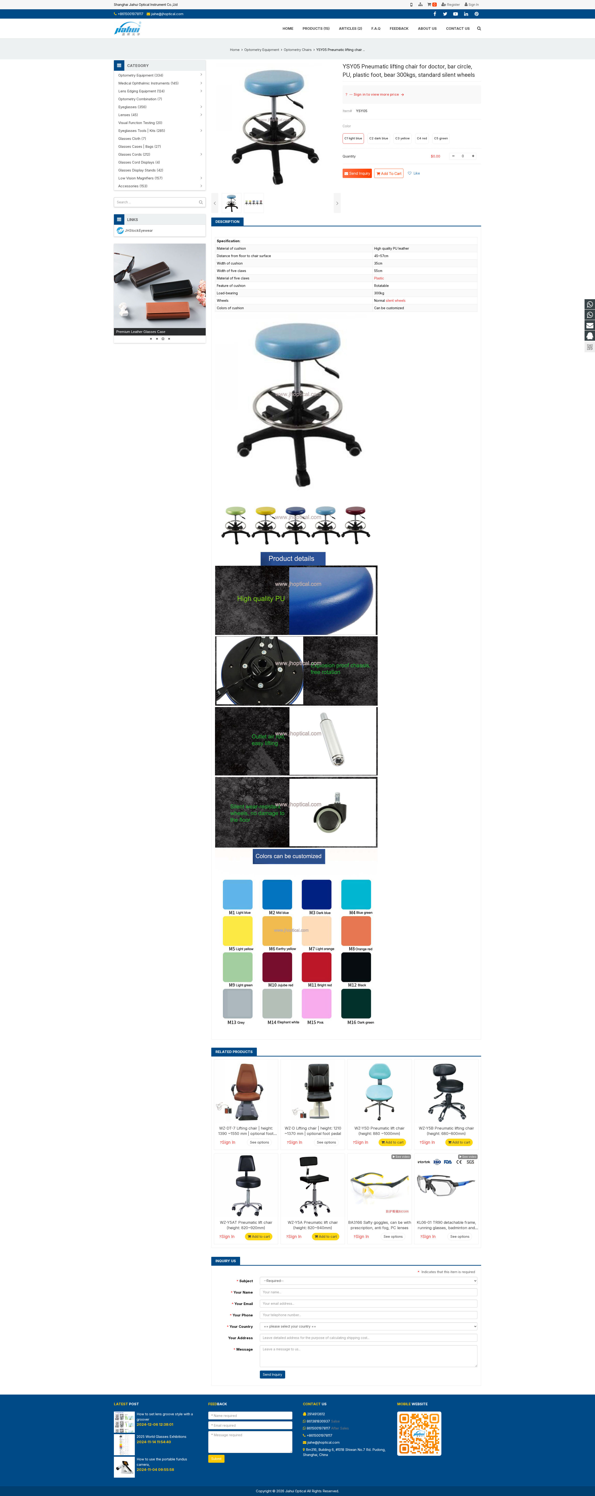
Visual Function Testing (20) (140, 123)
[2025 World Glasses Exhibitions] (124, 1454)
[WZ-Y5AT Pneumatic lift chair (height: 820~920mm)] (246, 1186)
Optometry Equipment (261, 50)
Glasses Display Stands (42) (140, 170)
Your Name (242, 1292)
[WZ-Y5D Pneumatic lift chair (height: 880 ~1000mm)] (379, 1091)
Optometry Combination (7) (140, 99)
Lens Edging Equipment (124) (141, 91)
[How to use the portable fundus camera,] (124, 1476)
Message (243, 1349)
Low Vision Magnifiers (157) (140, 178)
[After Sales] (590, 315)
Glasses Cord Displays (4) (139, 162)
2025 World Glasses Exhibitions (161, 1436)
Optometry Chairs (298, 50)
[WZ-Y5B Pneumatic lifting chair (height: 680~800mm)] (446, 1091)
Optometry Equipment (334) (140, 75)
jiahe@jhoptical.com (167, 14)
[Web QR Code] (411, 4)
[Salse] (590, 304)
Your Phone (241, 1315)
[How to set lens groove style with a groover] (124, 1431)
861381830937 (318, 1421)
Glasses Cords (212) (134, 154)
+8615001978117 (130, 14)
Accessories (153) (133, 186)
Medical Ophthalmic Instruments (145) (148, 83)
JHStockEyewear (139, 230)
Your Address (240, 1338)
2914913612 (316, 1414)
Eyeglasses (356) (132, 107)
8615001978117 (318, 1428)
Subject (245, 1281)
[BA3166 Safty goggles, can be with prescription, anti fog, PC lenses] (379, 1186)
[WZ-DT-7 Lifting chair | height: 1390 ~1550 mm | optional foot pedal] (246, 1091)
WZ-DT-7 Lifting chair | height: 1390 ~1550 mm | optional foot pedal (246, 1133)
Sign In (228, 1142)
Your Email (242, 1303)
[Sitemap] (420, 4)
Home (235, 50)
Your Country (240, 1326)
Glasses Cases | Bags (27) (139, 146)
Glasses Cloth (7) (132, 138)
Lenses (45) (128, 115)
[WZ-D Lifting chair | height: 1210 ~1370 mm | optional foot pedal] (312, 1091)
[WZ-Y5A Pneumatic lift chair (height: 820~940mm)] (312, 1186)
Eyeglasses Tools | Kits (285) (141, 130)
